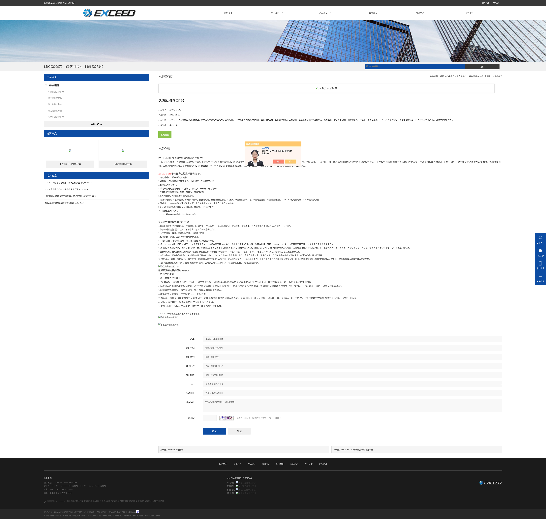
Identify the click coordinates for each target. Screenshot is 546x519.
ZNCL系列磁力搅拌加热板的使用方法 (61, 189)
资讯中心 (420, 13)
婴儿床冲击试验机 (157, 501)
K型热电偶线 (71, 501)
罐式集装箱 (88, 501)
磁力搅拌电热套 (55, 104)
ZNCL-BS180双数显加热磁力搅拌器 (357, 449)
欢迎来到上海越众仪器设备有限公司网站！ (60, 3)
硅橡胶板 (79, 501)
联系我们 (496, 3)
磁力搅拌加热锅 (55, 110)
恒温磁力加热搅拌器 (123, 164)
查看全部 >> (96, 124)
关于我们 (275, 13)
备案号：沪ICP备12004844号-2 (88, 512)
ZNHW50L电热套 (175, 449)
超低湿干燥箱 (119, 501)
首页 (442, 76)
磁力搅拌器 (462, 76)
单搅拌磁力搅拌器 (56, 92)
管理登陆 (121, 512)
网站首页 (228, 13)
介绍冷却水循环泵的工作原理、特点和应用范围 (66, 196)
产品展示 (323, 13)
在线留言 (165, 135)
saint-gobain (60, 501)
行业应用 (280, 464)
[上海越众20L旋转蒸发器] (70, 150)
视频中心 (294, 464)
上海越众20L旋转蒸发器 (70, 164)
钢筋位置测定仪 (131, 501)
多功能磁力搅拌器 (56, 117)
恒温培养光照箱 (144, 501)
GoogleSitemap (130, 512)
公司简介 (485, 3)
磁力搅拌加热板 (55, 98)
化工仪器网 (113, 512)
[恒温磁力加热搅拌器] (123, 150)
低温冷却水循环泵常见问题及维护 (60, 203)
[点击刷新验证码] (226, 418)
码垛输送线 (97, 501)
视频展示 (373, 13)
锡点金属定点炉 (108, 501)
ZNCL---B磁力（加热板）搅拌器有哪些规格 (64, 183)
